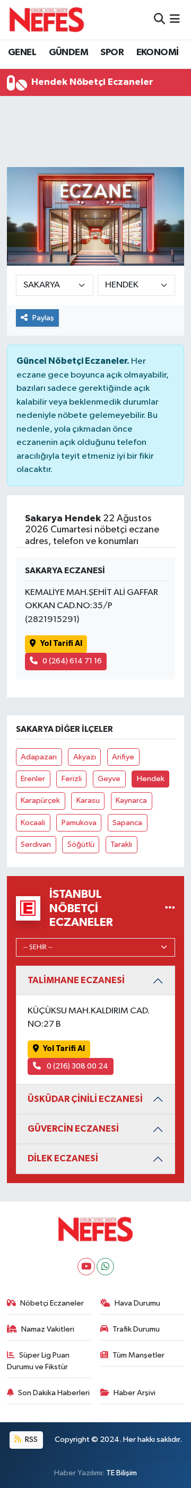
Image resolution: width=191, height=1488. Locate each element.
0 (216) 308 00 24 (76, 1066)
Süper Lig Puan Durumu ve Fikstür (38, 1361)
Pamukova (79, 823)
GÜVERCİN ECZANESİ (73, 1128)
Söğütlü (80, 844)
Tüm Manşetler (138, 1355)
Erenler (33, 779)
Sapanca (127, 823)
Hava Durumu (137, 1303)
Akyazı (84, 757)
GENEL (22, 52)
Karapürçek (40, 800)
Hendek (150, 779)
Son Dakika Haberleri (54, 1393)
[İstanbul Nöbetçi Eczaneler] (170, 908)
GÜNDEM (68, 52)
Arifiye (123, 757)
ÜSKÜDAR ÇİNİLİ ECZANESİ (85, 1099)
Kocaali (33, 823)
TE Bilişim (121, 1473)
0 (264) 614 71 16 (72, 661)
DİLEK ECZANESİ (63, 1158)
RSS (30, 1439)
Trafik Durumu (136, 1329)
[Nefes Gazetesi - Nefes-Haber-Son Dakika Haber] (46, 19)
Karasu (88, 800)
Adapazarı (39, 757)
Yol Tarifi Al (61, 643)
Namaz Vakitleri (47, 1329)
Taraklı (121, 844)
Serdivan (36, 844)
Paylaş (43, 318)
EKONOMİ (157, 52)
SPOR (112, 52)
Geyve (109, 779)
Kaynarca (131, 800)
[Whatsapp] (105, 1266)
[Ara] (159, 19)
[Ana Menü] (175, 19)
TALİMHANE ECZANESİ (76, 980)
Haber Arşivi (134, 1393)
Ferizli (72, 779)
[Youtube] (86, 1266)
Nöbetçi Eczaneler (52, 1303)
